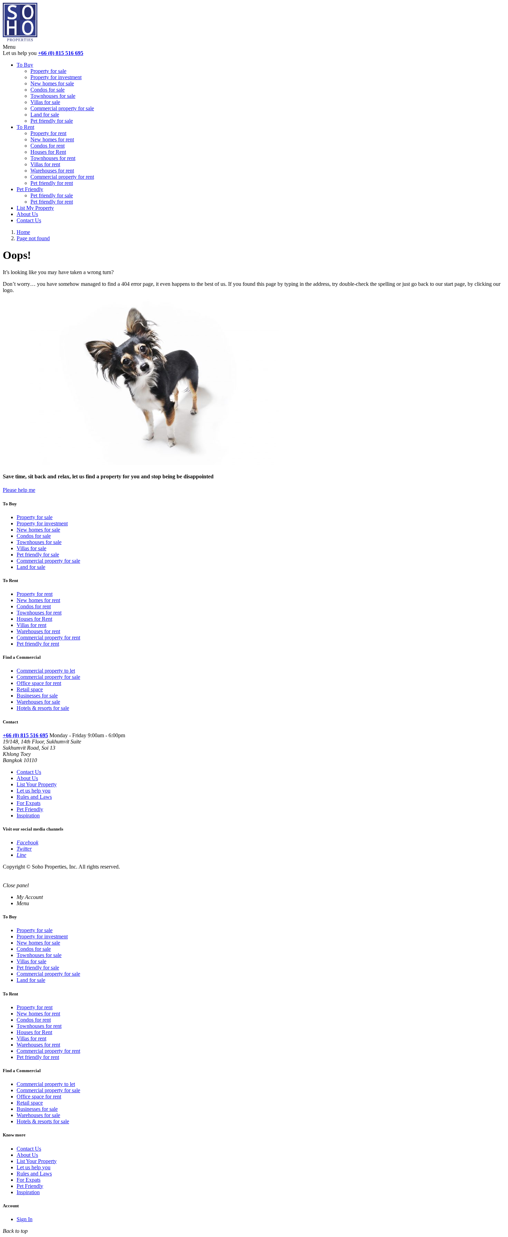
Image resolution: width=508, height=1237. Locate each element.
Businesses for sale (37, 696)
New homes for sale (52, 83)
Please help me (19, 490)
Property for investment (56, 77)
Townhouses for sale (52, 96)
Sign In (24, 1219)
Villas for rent (45, 164)
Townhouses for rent (52, 158)
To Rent (25, 127)
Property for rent (48, 133)
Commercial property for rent (62, 177)
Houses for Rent (48, 152)
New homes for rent (52, 139)
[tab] (30, 897)
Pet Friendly (30, 189)
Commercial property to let (46, 671)
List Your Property (37, 784)
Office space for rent (39, 683)
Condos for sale (47, 90)
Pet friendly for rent (51, 183)
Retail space (30, 689)
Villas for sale (45, 102)
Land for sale (44, 115)
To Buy (25, 65)
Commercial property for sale (62, 108)
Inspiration (28, 815)
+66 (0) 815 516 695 (60, 53)
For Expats (28, 803)
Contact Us (29, 220)
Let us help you (33, 791)
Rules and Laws (34, 797)
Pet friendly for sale (51, 121)
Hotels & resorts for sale (43, 708)
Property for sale (48, 71)
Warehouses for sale (38, 702)
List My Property (35, 208)
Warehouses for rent (52, 171)
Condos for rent (47, 146)
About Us (27, 214)
